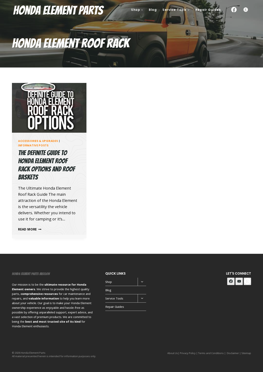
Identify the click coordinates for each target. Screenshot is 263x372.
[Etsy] (245, 9)
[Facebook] (234, 9)
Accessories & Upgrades (38, 141)
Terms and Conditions (211, 353)
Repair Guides (208, 10)
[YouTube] (239, 281)
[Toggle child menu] (142, 282)
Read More (29, 229)
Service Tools (114, 298)
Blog (153, 10)
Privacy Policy (188, 353)
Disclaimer (233, 353)
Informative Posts (33, 145)
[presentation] (49, 108)
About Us (172, 353)
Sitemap (246, 353)
